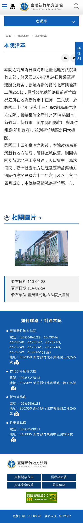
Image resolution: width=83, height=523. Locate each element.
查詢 (76, 6)
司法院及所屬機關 (13, 6)
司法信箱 (59, 485)
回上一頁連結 (65, 58)
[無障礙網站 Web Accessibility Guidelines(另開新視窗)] (41, 498)
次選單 (41, 21)
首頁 (8, 36)
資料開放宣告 (24, 477)
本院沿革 (41, 36)
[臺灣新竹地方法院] (41, 7)
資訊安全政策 (24, 485)
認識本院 (23, 36)
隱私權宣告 (59, 477)
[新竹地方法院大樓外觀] (41, 248)
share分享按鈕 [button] (74, 58)
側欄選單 (4, 6)
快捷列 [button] (79, 53)
